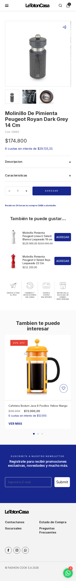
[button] (34, 434)
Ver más (15, 423)
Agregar (51, 191)
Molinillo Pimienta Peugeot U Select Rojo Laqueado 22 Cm (36, 260)
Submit (62, 482)
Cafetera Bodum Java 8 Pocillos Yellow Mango (38, 405)
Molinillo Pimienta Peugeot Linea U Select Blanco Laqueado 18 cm (37, 236)
